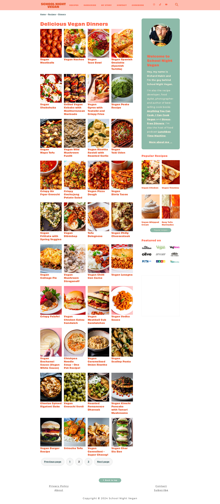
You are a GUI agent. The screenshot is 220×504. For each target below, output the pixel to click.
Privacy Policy (59, 486)
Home (43, 14)
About (58, 490)
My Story (106, 5)
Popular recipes (160, 230)
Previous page (52, 461)
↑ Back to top (110, 480)
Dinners (62, 14)
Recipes (74, 5)
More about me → (160, 142)
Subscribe (90, 5)
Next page (103, 461)
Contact (122, 5)
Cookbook (138, 5)
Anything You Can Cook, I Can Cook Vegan (158, 115)
